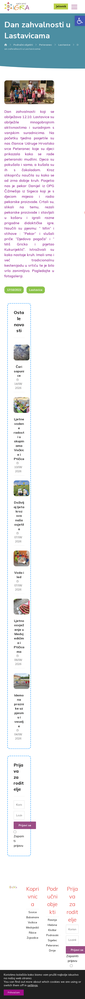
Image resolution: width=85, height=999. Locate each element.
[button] (80, 21)
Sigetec (52, 940)
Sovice (32, 912)
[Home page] (5, 44)
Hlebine (52, 924)
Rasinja (52, 919)
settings (32, 985)
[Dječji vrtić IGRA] (16, 6)
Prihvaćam (14, 992)
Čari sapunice (19, 371)
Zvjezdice (32, 937)
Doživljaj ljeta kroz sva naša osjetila (19, 515)
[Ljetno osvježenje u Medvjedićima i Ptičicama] (21, 606)
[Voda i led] (21, 558)
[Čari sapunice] (21, 352)
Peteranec (52, 945)
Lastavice (35, 290)
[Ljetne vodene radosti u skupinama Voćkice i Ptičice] (21, 405)
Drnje (52, 950)
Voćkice (32, 922)
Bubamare (32, 917)
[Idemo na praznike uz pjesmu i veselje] (21, 681)
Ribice (32, 932)
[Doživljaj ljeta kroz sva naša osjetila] (21, 488)
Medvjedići (32, 927)
